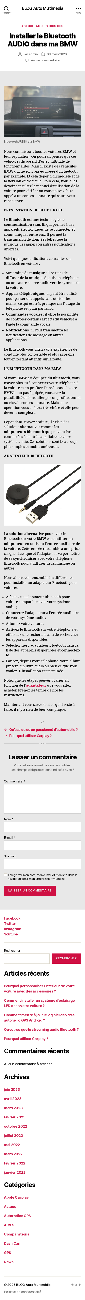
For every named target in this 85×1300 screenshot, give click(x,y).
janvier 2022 (15, 1172)
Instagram (12, 929)
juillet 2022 (13, 1136)
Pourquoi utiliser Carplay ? (26, 1039)
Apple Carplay (16, 1197)
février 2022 (14, 1163)
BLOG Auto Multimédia (42, 8)
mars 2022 (13, 1154)
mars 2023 (13, 1108)
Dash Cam (13, 1243)
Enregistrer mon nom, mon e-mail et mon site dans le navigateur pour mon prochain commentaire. (42, 877)
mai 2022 (12, 1145)
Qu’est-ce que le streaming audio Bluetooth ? (41, 1029)
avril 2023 (12, 1099)
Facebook (12, 918)
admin (33, 54)
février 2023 (15, 1117)
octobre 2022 (15, 1126)
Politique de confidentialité (22, 1292)
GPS (7, 1253)
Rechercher (12, 950)
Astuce (28, 26)
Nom (8, 819)
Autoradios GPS (49, 26)
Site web (10, 856)
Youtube (11, 934)
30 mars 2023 (57, 54)
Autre (9, 1225)
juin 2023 (12, 1089)
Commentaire (14, 781)
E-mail (9, 838)
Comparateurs (16, 1234)
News (8, 1262)
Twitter (10, 924)
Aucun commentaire (45, 60)
